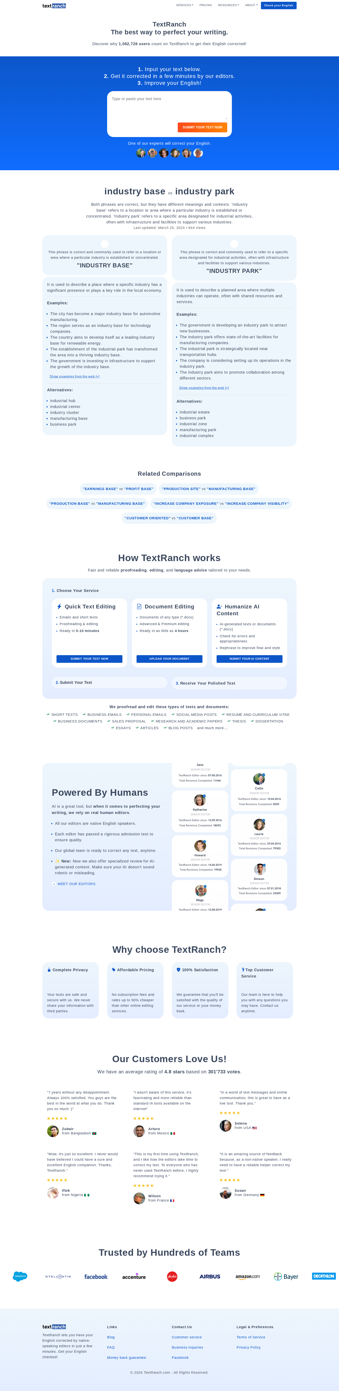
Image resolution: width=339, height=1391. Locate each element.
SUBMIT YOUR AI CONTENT (250, 658)
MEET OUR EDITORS (76, 884)
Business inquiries (187, 1347)
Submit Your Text (74, 682)
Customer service (187, 1337)
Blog (111, 1337)
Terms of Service (251, 1337)
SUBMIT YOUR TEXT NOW (202, 127)
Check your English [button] (278, 5)
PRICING (206, 5)
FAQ (111, 1347)
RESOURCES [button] (227, 5)
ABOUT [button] (250, 5)
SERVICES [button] (183, 5)
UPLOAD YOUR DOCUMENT (169, 658)
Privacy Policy (249, 1347)
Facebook (180, 1358)
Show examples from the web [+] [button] (74, 376)
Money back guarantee (126, 1358)
